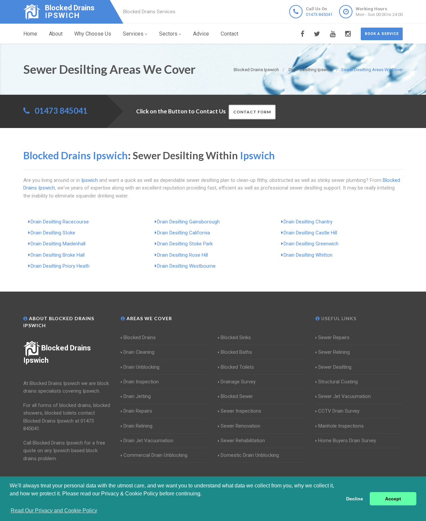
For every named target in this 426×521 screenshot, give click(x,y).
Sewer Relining (334, 352)
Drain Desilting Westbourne (186, 266)
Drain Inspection (141, 382)
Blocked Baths (236, 352)
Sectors (168, 34)
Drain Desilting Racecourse (60, 222)
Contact (229, 34)
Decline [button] (354, 498)
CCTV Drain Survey (338, 411)
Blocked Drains (139, 337)
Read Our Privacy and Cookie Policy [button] (54, 510)
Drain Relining (137, 426)
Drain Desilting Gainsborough (188, 222)
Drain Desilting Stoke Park (185, 244)
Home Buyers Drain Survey (347, 441)
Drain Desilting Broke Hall (58, 255)
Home (30, 34)
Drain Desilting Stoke (53, 233)
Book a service (382, 34)
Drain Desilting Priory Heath (60, 266)
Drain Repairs (137, 411)
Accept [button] (393, 498)
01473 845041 (319, 14)
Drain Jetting (137, 396)
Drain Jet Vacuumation (148, 441)
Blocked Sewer (237, 396)
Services (133, 34)
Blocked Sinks (236, 337)
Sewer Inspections (241, 411)
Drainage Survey (238, 382)
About (56, 34)
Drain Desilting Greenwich (311, 244)
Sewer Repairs (333, 337)
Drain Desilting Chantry (308, 222)
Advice (201, 34)
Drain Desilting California (183, 233)
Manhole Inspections (341, 426)
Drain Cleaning (138, 352)
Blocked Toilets (237, 367)
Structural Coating (338, 382)
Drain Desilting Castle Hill (310, 233)
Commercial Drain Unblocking (155, 455)
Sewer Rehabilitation (243, 441)
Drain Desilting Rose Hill (182, 255)
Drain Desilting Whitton (308, 255)
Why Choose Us (92, 34)
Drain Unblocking (141, 367)
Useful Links (338, 318)
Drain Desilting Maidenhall (58, 244)
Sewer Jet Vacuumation (344, 396)
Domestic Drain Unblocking (250, 455)
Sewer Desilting (334, 367)
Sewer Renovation (240, 426)
